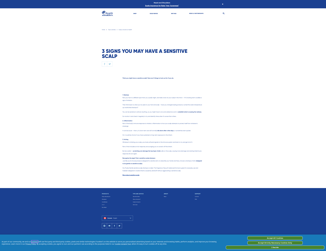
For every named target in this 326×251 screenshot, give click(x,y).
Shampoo (104, 199)
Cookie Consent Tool (123, 244)
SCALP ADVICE (154, 13)
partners (34, 241)
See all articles (136, 196)
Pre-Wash (104, 207)
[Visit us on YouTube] (109, 225)
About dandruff (136, 199)
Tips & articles (112, 29)
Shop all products (106, 196)
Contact (197, 196)
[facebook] (104, 64)
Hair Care (135, 204)
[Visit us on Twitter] (119, 225)
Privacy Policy (30, 244)
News (165, 196)
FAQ (196, 199)
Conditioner (104, 202)
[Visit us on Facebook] (114, 225)
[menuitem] (135, 13)
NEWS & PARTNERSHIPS (196, 13)
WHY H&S (173, 13)
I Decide (275, 247)
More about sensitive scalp (131, 175)
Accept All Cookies (275, 238)
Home (103, 29)
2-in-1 (103, 204)
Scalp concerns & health (125, 29)
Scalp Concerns (136, 202)
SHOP (134, 13)
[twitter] (109, 64)
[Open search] (224, 13)
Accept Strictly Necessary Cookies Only (275, 243)
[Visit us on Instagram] (104, 225)
